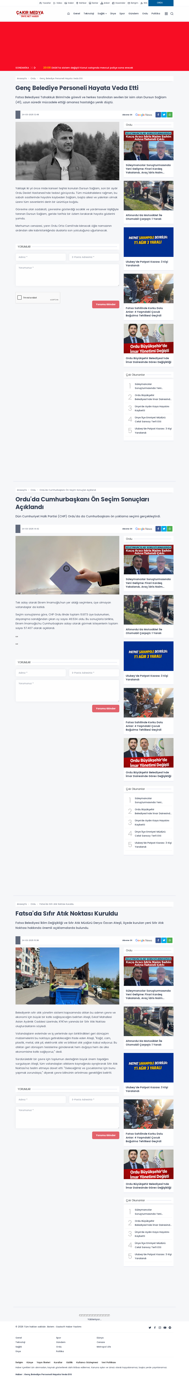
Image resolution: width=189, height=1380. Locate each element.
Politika (155, 13)
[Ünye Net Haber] (30, 13)
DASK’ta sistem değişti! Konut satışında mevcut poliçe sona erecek (88, 67)
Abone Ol (127, 114)
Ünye (113, 13)
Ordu (145, 13)
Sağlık (101, 13)
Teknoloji (89, 13)
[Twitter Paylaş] (164, 114)
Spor (122, 13)
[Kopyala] (17, 636)
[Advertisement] (94, 42)
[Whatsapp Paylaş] (169, 114)
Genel (76, 13)
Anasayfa (22, 78)
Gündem (133, 13)
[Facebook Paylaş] (158, 114)
